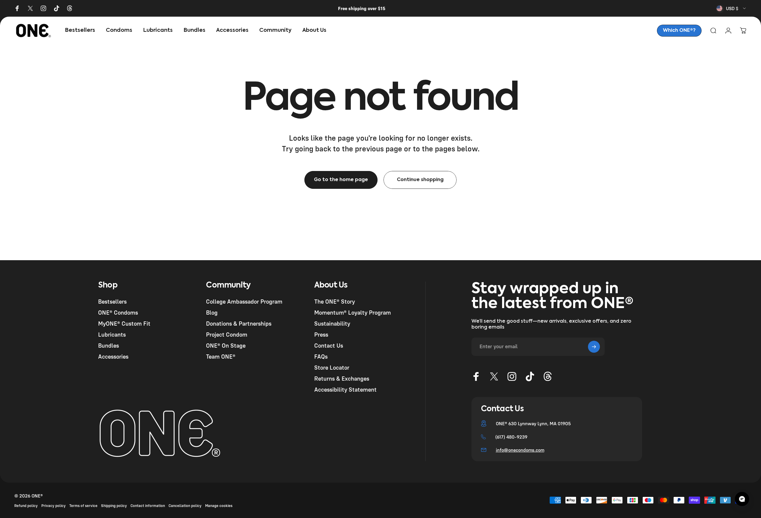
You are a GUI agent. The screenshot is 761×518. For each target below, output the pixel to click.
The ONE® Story (334, 301)
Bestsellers (112, 301)
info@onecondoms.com (520, 450)
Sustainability (332, 323)
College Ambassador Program (244, 301)
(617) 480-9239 (511, 437)
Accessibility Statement (345, 389)
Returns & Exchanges (341, 378)
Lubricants (112, 334)
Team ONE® (220, 356)
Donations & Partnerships (238, 323)
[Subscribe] (594, 347)
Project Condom (226, 334)
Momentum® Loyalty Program (352, 312)
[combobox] (731, 8)
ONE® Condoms (118, 312)
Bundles (108, 345)
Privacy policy (53, 505)
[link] (679, 31)
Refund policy (26, 505)
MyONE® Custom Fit (124, 323)
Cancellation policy (185, 505)
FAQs (321, 356)
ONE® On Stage (226, 345)
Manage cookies (218, 505)
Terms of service (83, 505)
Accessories (113, 356)
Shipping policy (114, 505)
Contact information (147, 505)
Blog (212, 312)
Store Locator (331, 367)
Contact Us (328, 345)
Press (321, 334)
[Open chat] (742, 499)
